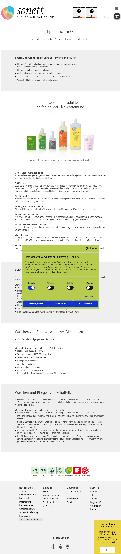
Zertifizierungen (74, 491)
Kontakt (94, 491)
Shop (45, 491)
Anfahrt (94, 498)
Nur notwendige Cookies (35, 303)
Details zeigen (88, 296)
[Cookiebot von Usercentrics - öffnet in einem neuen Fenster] (87, 249)
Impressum (24, 515)
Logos (69, 495)
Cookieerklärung (27, 508)
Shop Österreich (50, 498)
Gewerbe (47, 505)
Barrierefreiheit (26, 505)
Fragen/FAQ (95, 502)
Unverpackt (95, 505)
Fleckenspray (43, 160)
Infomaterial (72, 498)
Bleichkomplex (85, 160)
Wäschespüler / (73, 160)
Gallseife (33, 160)
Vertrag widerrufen (28, 519)
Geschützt (71, 502)
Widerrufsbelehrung (29, 512)
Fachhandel (48, 502)
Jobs (92, 495)
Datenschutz (25, 501)
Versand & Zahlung (52, 495)
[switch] (50, 288)
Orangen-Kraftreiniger (58, 160)
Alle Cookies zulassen (86, 303)
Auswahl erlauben (60, 303)
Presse (93, 509)
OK (107, 550)
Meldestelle (25, 498)
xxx (60, 524)
